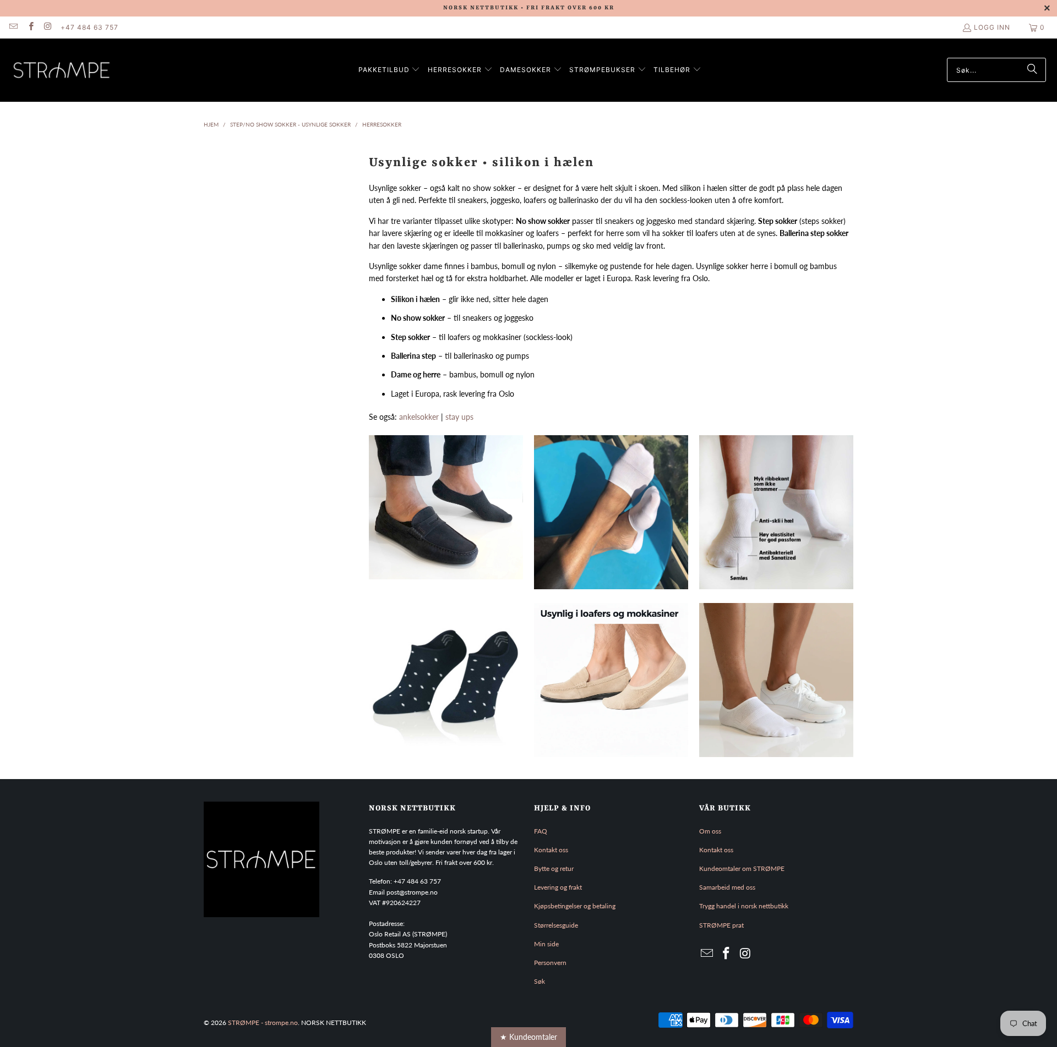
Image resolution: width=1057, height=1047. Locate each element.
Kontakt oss (551, 850)
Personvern (550, 962)
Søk (539, 981)
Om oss (710, 831)
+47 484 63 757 (89, 27)
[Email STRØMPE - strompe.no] (13, 27)
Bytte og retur (554, 868)
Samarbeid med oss (727, 887)
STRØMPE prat (721, 925)
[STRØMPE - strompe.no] (62, 70)
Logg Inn (992, 27)
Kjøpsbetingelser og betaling (574, 906)
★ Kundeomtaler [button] (528, 1036)
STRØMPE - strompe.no (263, 1022)
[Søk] (1032, 70)
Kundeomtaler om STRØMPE (741, 868)
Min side (546, 944)
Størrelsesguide (556, 925)
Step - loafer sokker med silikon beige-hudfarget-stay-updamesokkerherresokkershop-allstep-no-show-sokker (611, 680)
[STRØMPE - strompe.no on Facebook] (30, 27)
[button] (389, 70)
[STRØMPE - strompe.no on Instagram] (47, 27)
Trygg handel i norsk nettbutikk (743, 906)
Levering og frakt (558, 887)
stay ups (459, 416)
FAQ (540, 831)
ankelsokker (419, 416)
